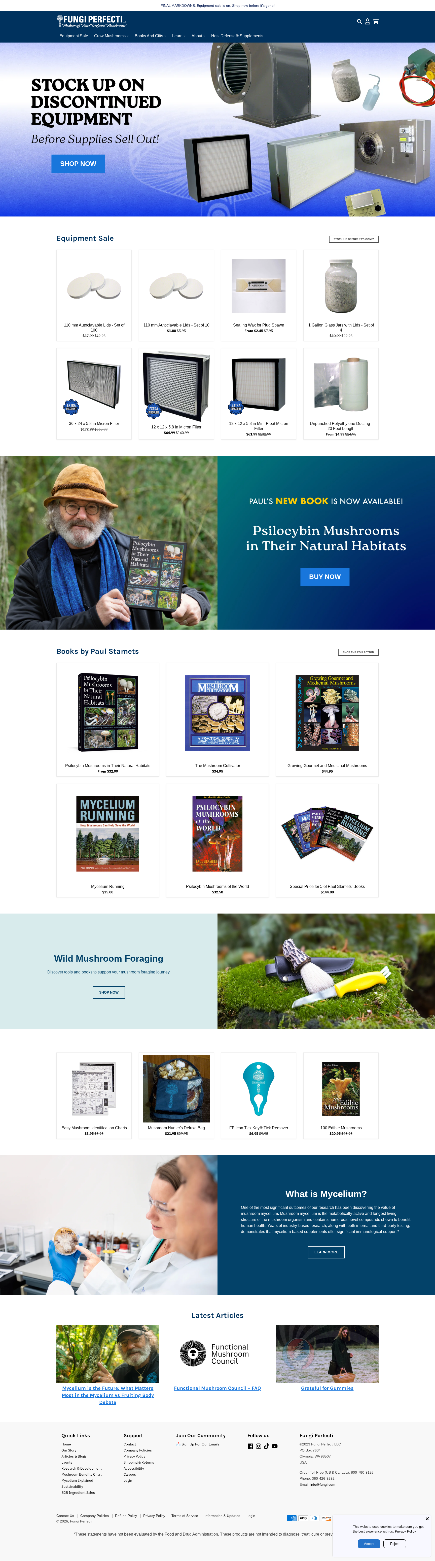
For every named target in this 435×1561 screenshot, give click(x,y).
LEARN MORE (326, 1252)
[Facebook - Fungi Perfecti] (250, 1446)
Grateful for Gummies (327, 1388)
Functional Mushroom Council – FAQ (217, 1388)
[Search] (359, 21)
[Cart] (376, 21)
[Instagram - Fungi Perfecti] (259, 1446)
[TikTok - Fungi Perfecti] (267, 1446)
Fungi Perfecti (81, 1521)
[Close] (427, 1518)
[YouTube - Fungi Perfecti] (275, 1446)
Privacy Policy (404, 1531)
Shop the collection (358, 652)
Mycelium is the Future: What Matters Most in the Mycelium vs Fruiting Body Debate (108, 1395)
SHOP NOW (78, 163)
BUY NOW (325, 576)
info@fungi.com (322, 1484)
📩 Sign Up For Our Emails (197, 1444)
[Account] (368, 21)
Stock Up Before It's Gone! (354, 239)
